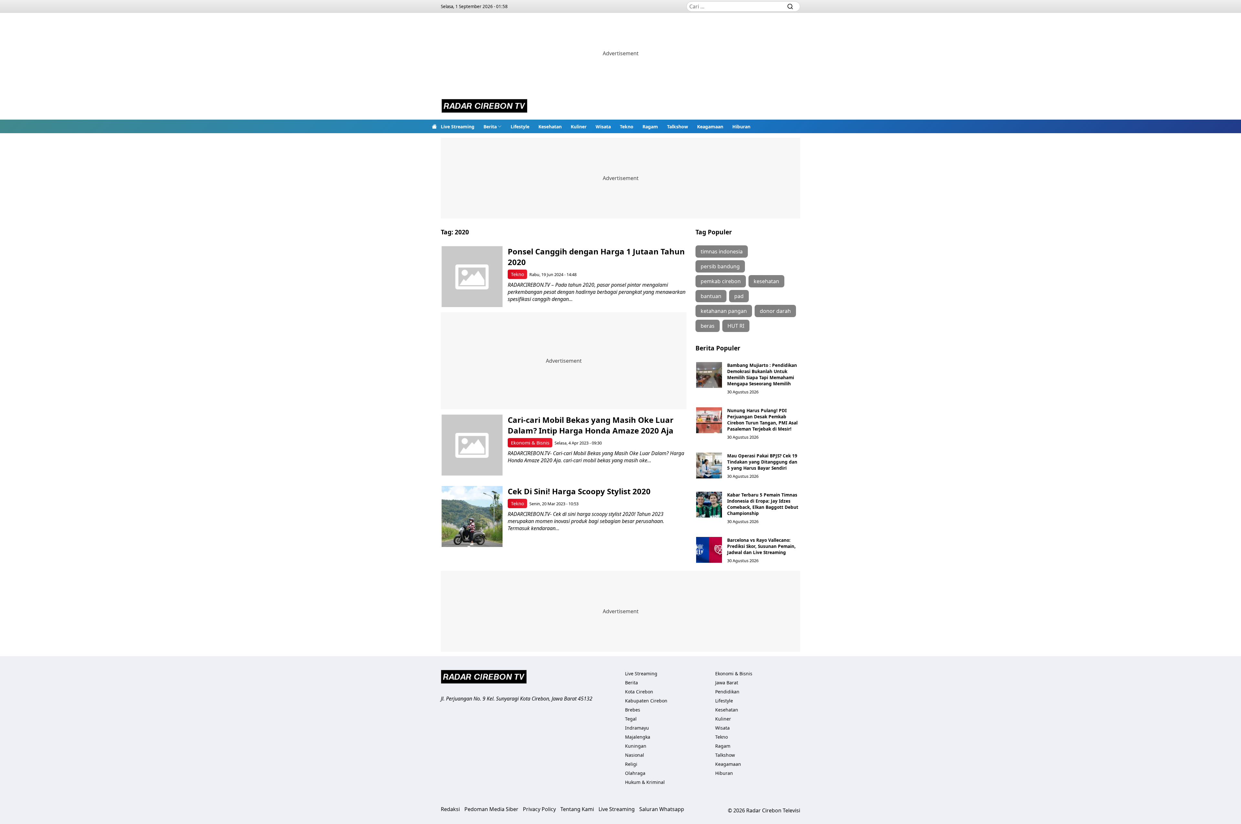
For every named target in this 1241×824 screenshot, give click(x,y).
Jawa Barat (726, 683)
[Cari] (790, 6)
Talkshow (677, 126)
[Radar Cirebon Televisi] (484, 106)
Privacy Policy (539, 809)
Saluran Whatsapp (661, 809)
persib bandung (720, 266)
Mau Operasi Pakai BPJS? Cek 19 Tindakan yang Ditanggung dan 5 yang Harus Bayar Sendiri (762, 462)
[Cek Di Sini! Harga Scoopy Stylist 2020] (472, 516)
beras (708, 325)
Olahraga (635, 773)
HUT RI (735, 325)
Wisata (603, 126)
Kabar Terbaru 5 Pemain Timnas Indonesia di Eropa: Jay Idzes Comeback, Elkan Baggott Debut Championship (762, 504)
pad (739, 296)
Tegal (631, 719)
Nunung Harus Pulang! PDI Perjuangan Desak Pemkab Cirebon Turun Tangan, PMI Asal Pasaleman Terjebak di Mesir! (762, 419)
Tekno (626, 126)
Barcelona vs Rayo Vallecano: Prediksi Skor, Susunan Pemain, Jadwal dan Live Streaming (761, 546)
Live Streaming (457, 126)
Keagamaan (710, 126)
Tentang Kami (577, 809)
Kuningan (635, 746)
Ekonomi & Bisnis (530, 443)
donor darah (775, 311)
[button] (492, 126)
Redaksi (450, 809)
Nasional (634, 755)
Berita (490, 126)
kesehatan (766, 281)
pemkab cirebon (721, 281)
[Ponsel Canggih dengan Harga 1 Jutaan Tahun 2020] (472, 276)
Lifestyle (520, 126)
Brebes (632, 710)
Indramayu (637, 728)
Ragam (650, 126)
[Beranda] (434, 126)
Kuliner (579, 126)
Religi (631, 764)
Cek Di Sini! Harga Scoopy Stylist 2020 (579, 491)
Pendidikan (727, 692)
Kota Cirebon (639, 692)
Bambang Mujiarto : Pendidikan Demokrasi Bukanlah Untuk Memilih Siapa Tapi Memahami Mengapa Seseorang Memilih (762, 374)
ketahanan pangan (724, 311)
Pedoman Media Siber (491, 809)
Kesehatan (550, 126)
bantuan (711, 296)
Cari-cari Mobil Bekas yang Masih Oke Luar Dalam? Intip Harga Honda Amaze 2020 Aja (591, 425)
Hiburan (741, 126)
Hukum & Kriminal (645, 782)
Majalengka (637, 737)
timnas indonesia (722, 251)
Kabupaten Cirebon (646, 701)
